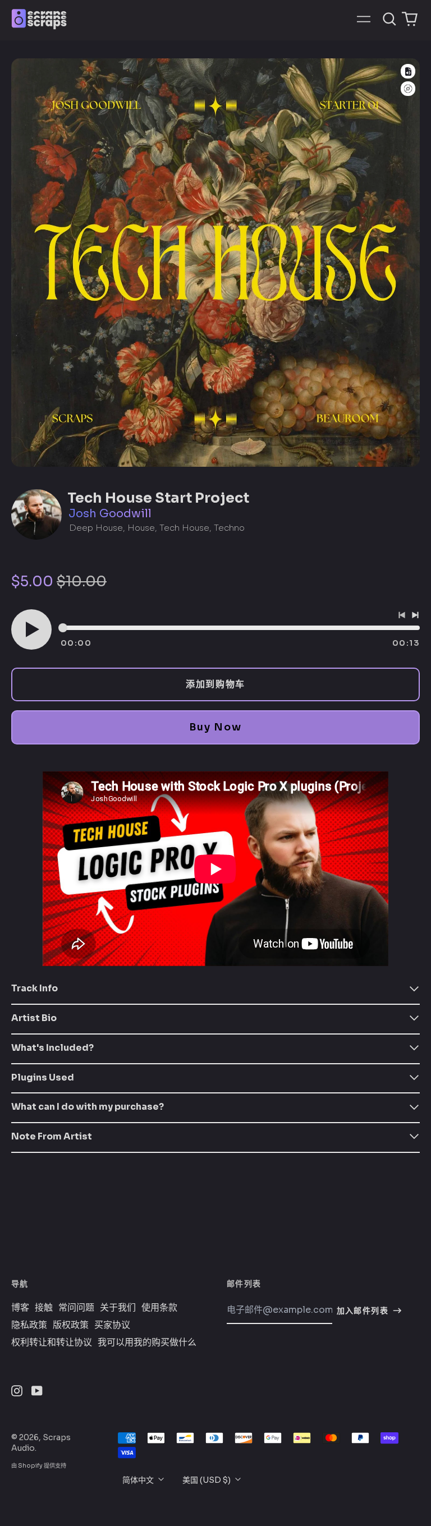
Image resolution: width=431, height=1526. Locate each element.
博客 (20, 1307)
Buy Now (215, 727)
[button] (389, 19)
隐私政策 (29, 1325)
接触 (44, 1307)
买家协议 (112, 1325)
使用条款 (159, 1307)
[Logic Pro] (408, 88)
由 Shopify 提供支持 (38, 1465)
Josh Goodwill (110, 514)
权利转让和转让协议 (51, 1342)
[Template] (408, 71)
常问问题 (76, 1307)
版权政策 (71, 1325)
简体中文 (138, 1480)
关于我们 (118, 1307)
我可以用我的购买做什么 (147, 1342)
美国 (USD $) (207, 1480)
